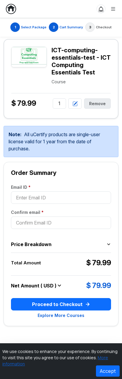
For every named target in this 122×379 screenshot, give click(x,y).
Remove (97, 103)
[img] (29, 56)
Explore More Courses (61, 315)
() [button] (49, 286)
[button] (101, 8)
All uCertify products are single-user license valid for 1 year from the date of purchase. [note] (54, 141)
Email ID (20, 187)
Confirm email (27, 212)
